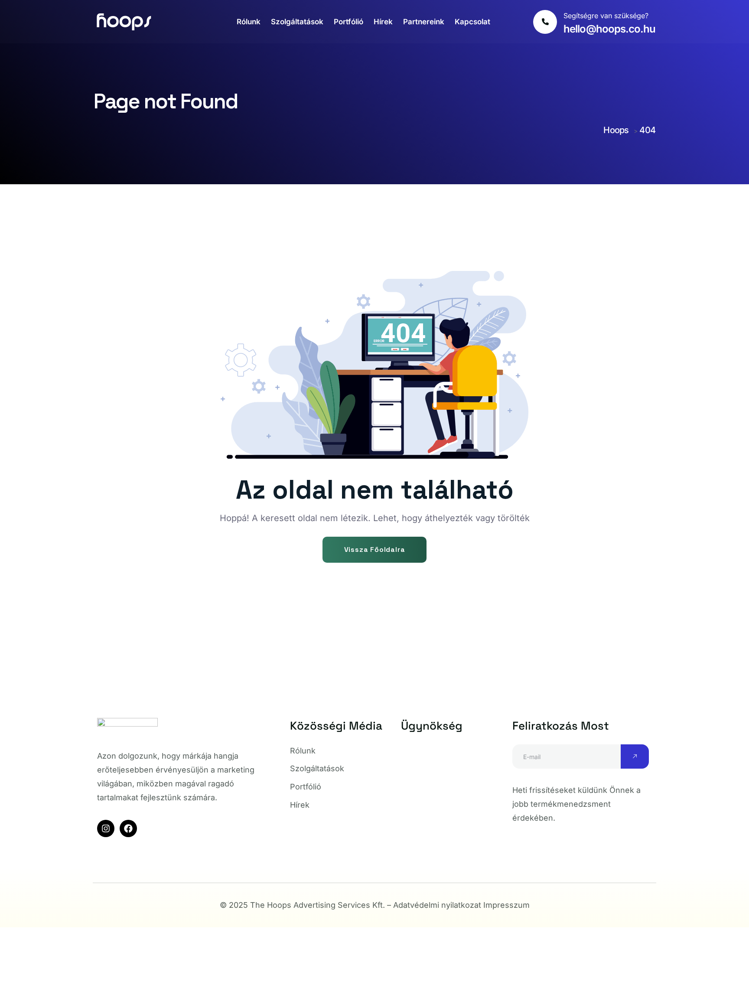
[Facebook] (128, 828)
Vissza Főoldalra (374, 549)
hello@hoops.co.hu (609, 29)
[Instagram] (105, 828)
